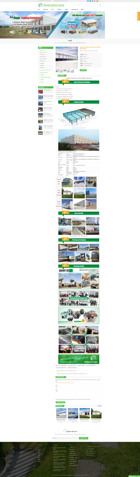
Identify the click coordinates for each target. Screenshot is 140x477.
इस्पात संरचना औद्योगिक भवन (61, 367)
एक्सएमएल (39, 461)
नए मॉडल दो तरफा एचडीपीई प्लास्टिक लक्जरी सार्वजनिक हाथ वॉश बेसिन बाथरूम (48, 126)
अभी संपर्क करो (83, 70)
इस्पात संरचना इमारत (63, 43)
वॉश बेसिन (42, 79)
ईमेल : (57, 385)
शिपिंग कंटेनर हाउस (43, 61)
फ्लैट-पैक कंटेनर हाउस (43, 58)
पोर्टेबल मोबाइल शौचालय (73, 457)
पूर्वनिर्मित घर (42, 63)
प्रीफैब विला (42, 75)
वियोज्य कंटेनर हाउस (43, 56)
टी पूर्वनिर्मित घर (42, 67)
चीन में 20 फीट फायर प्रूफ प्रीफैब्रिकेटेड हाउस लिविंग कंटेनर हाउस (48, 108)
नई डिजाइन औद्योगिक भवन (73, 367)
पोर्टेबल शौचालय (71, 449)
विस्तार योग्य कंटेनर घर (43, 52)
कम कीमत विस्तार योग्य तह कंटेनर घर (48, 102)
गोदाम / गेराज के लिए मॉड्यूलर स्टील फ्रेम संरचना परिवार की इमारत (73, 419)
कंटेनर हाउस (42, 50)
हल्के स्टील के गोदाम (72, 365)
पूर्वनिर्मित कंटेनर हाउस (72, 453)
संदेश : (57, 390)
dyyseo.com (87, 475)
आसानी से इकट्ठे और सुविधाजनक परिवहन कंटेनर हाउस (48, 114)
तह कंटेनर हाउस (42, 54)
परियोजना (59, 9)
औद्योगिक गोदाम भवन (81, 365)
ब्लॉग (39, 457)
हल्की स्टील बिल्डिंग (63, 365)
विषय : (57, 381)
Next (100, 406)
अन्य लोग (42, 82)
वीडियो (82, 9)
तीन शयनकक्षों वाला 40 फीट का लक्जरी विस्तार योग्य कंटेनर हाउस (48, 132)
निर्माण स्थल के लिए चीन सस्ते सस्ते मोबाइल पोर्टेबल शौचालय (48, 96)
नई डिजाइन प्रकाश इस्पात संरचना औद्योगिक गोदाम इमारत (65, 382)
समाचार (66, 9)
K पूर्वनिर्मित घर (42, 65)
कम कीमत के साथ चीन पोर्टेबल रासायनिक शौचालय (48, 90)
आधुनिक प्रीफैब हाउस (72, 451)
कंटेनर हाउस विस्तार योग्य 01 (73, 465)
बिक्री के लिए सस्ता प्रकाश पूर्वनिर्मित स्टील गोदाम (68, 371)
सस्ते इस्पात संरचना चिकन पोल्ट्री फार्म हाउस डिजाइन (62, 419)
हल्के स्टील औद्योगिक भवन (92, 365)
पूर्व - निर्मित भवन (71, 447)
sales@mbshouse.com (64, 0)
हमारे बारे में (45, 9)
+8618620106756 (48, 0)
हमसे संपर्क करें (75, 9)
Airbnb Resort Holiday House (45, 70)
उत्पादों (52, 9)
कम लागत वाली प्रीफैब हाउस (73, 455)
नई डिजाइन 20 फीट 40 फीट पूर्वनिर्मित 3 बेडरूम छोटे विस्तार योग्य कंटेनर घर (48, 120)
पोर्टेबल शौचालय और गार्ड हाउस (45, 77)
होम (39, 9)
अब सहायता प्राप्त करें (60, 402)
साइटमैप (39, 459)
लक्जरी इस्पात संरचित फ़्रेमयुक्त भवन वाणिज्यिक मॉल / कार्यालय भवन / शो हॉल (73, 373)
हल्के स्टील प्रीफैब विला (72, 461)
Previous (98, 406)
